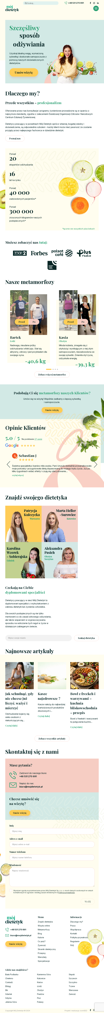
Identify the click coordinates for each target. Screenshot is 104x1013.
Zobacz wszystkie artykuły (52, 738)
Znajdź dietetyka (45, 922)
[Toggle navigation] (96, 8)
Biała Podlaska (11, 974)
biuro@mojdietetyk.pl (20, 935)
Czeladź (9, 982)
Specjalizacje (44, 961)
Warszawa (73, 990)
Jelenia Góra (11, 1002)
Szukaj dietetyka (86, 638)
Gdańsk (8, 994)
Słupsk (72, 974)
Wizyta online (44, 925)
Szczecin (73, 978)
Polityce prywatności (66, 893)
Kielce (40, 982)
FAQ (72, 945)
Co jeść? (42, 941)
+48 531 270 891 (76, 3)
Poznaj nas (15, 138)
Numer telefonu (17, 851)
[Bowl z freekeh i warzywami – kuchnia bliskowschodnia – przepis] (84, 675)
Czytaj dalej (11, 725)
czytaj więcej (18, 475)
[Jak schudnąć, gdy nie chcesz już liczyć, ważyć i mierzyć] (19, 675)
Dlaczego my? (76, 922)
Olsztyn (40, 990)
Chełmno (9, 978)
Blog (40, 933)
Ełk (6, 990)
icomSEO (83, 1011)
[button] (48, 369)
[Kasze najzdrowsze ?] (52, 675)
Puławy (40, 1002)
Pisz (39, 998)
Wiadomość (15, 865)
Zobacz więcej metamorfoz (52, 374)
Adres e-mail (16, 838)
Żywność (42, 945)
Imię (11, 825)
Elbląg (8, 986)
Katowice (41, 978)
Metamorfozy (44, 929)
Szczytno (73, 982)
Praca (72, 925)
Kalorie (41, 937)
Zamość (72, 994)
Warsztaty (42, 957)
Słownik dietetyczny (47, 949)
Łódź (39, 986)
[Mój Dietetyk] (12, 8)
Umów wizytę (24, 72)
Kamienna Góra (44, 974)
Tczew (72, 986)
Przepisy (42, 953)
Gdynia (8, 998)
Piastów (40, 994)
